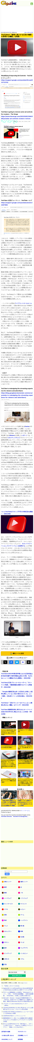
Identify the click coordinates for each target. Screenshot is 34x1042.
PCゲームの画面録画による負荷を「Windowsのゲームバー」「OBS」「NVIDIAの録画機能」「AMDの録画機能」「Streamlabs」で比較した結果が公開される (18, 993)
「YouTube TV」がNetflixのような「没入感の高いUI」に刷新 (25, 747)
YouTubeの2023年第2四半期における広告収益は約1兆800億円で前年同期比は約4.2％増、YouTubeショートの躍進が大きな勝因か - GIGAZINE (17, 676)
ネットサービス (28, 32)
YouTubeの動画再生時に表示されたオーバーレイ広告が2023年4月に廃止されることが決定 (8, 732)
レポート (24, 435)
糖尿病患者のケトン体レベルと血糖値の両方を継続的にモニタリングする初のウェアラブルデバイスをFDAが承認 (18, 1019)
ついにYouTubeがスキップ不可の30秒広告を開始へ (8, 746)
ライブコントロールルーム (23, 303)
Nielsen (12, 435)
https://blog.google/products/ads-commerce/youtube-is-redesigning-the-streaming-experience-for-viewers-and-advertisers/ (17, 395)
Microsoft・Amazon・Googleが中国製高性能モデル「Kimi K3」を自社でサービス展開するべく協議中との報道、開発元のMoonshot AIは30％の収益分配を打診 (18, 999)
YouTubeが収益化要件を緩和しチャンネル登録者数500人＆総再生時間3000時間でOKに (25, 762)
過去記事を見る (17, 975)
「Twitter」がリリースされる (11, 986)
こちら (25, 983)
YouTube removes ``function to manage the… (14, 816)
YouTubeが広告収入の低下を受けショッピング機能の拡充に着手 (8, 781)
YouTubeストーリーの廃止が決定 (25, 730)
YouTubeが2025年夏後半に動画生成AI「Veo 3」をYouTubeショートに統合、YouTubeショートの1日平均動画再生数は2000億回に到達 (8, 764)
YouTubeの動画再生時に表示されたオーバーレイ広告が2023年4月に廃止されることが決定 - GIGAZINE (16, 712)
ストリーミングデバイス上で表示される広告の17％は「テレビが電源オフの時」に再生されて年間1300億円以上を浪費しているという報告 (25, 782)
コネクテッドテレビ (13, 437)
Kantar (27, 426)
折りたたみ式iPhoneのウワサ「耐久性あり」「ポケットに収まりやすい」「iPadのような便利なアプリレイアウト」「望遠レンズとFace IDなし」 (18, 1025)
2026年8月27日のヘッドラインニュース (14, 1015)
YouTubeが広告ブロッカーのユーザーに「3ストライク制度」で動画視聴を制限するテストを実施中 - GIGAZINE (16, 685)
